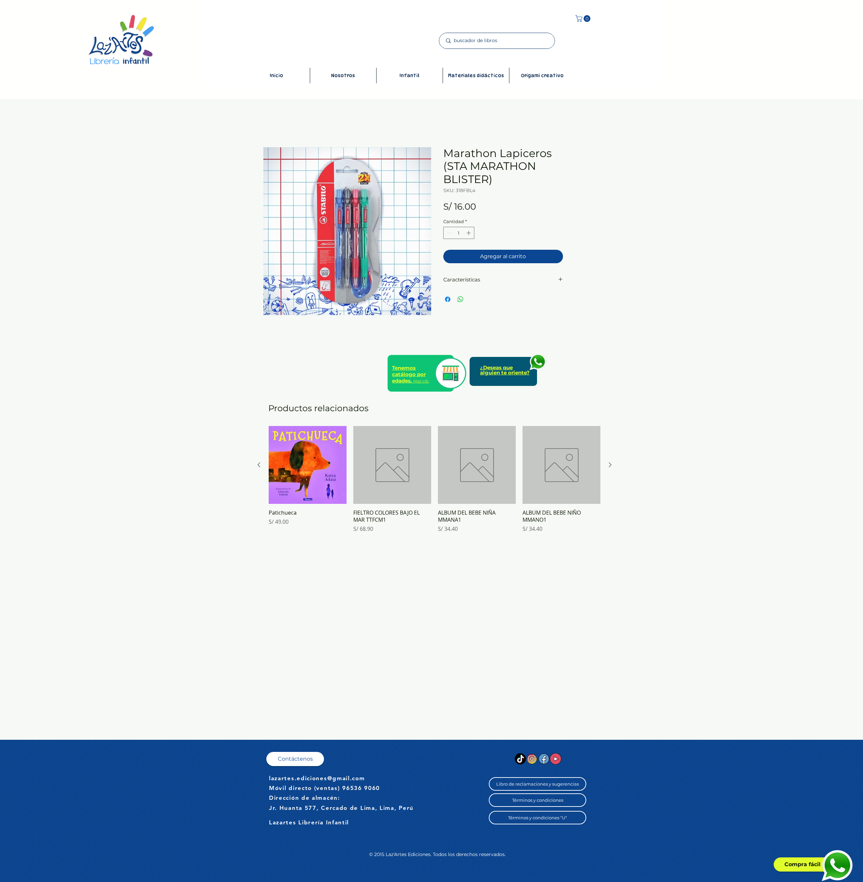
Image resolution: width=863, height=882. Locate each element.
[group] (434, 483)
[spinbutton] (458, 233)
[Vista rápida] (308, 465)
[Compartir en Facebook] (448, 299)
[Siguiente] (610, 465)
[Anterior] (259, 465)
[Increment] (469, 233)
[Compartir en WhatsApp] (460, 299)
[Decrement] (448, 233)
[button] (583, 18)
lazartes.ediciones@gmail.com (317, 778)
